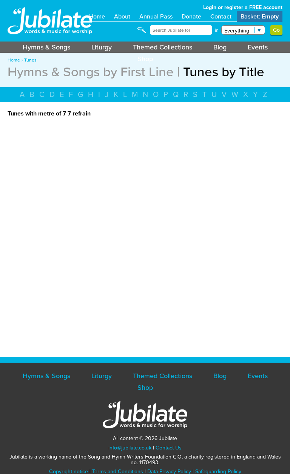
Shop (145, 59)
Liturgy (101, 47)
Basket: (260, 16)
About (122, 16)
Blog (220, 47)
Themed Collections (162, 47)
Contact (220, 16)
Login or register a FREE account (242, 7)
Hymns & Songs (46, 47)
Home (97, 16)
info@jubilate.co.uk (129, 448)
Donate (191, 16)
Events (258, 47)
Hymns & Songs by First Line (91, 72)
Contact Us (169, 448)
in (217, 30)
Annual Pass (156, 16)
